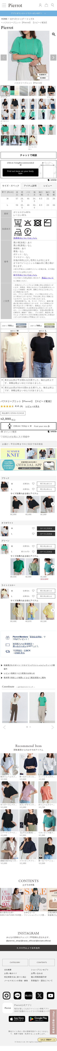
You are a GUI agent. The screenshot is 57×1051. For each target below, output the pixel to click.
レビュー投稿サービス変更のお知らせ (19, 673)
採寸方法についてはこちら (25, 275)
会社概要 (8, 970)
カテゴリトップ (17, 19)
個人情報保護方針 (39, 977)
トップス (30, 19)
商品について (48, 278)
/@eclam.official (43, 941)
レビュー (48, 186)
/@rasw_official (28, 941)
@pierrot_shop (13, 941)
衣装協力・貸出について (42, 981)
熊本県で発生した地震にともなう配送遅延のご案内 (25, 678)
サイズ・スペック (10, 186)
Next (53, 58)
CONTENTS (42, 962)
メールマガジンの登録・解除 (16, 980)
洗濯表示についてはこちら (25, 238)
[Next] (54, 899)
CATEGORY (15, 962)
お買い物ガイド (10, 973)
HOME (4, 19)
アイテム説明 (30, 186)
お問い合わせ (37, 973)
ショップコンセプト (40, 970)
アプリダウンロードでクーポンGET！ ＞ (28, 13)
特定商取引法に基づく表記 (15, 977)
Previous (4, 58)
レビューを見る (32, 406)
